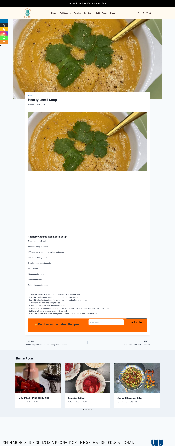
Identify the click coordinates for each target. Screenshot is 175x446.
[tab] (83, 409)
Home (53, 13)
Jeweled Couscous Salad (129, 398)
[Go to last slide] (19, 385)
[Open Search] (138, 13)
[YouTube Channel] (150, 13)
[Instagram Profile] (147, 13)
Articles (77, 13)
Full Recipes (65, 13)
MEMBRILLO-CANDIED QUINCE (34, 398)
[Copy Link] (4, 29)
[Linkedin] (4, 21)
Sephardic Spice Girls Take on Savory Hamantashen (46, 343)
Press (113, 13)
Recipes (30, 96)
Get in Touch (101, 13)
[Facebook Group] (143, 13)
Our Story (88, 13)
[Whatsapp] (4, 38)
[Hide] (1, 45)
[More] (4, 42)
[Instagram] (4, 33)
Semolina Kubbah (76, 398)
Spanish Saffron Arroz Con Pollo (137, 343)
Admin (32, 104)
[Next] (156, 385)
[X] (4, 25)
